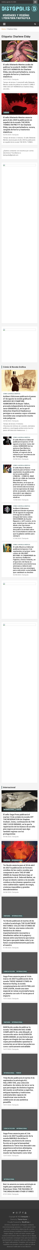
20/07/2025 (7, 79)
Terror (6, 59)
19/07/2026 (7, 998)
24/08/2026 (7, 421)
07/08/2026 (17, 538)
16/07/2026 (7, 1049)
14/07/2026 (7, 1105)
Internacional (9, 787)
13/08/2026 (17, 500)
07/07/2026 (7, 1194)
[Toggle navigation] (4, 24)
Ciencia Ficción (9, 971)
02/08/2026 (17, 575)
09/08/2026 (7, 836)
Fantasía (7, 860)
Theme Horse (22, 1219)
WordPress (25, 1222)
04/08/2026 (7, 892)
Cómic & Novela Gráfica (14, 367)
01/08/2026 (7, 948)
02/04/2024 (7, 135)
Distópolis (15, 79)
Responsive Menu (35, 2)
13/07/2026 (7, 1155)
